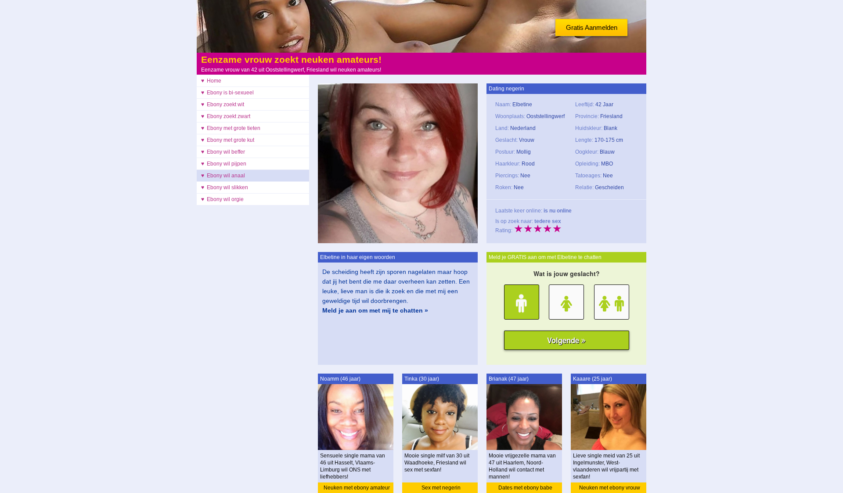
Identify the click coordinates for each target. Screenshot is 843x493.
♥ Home (211, 81)
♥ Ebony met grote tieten (230, 128)
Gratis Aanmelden (591, 27)
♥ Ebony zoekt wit (222, 104)
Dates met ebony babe (525, 488)
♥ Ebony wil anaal (223, 176)
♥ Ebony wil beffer (223, 152)
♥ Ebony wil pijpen (223, 164)
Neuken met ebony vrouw (609, 488)
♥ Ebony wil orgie (222, 199)
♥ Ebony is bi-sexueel (227, 93)
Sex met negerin (441, 488)
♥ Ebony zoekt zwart (225, 116)
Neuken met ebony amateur (357, 488)
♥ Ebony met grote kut (227, 140)
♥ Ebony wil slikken (224, 187)
